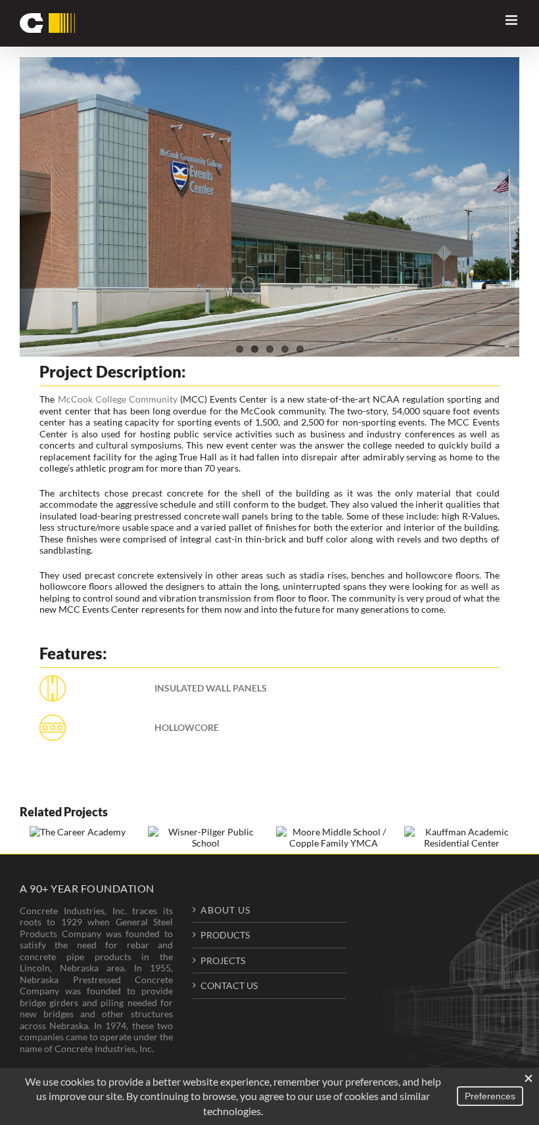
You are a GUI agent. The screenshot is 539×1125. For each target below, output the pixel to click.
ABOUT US (225, 909)
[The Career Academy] (78, 831)
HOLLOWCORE (186, 727)
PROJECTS (222, 960)
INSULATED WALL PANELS (210, 688)
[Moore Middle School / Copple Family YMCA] (333, 837)
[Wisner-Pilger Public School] (205, 837)
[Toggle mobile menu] (512, 20)
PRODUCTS (225, 934)
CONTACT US (229, 985)
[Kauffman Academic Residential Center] (461, 837)
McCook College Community (117, 399)
